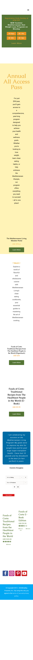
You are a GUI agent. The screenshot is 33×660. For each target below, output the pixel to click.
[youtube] (24, 573)
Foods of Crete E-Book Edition (23, 516)
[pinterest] (18, 573)
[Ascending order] (25, 477)
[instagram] (11, 573)
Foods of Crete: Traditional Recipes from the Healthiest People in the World (8, 526)
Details (9, 544)
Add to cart (21, 529)
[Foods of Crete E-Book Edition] (24, 501)
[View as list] (18, 487)
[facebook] (5, 573)
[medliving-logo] (11, 3)
